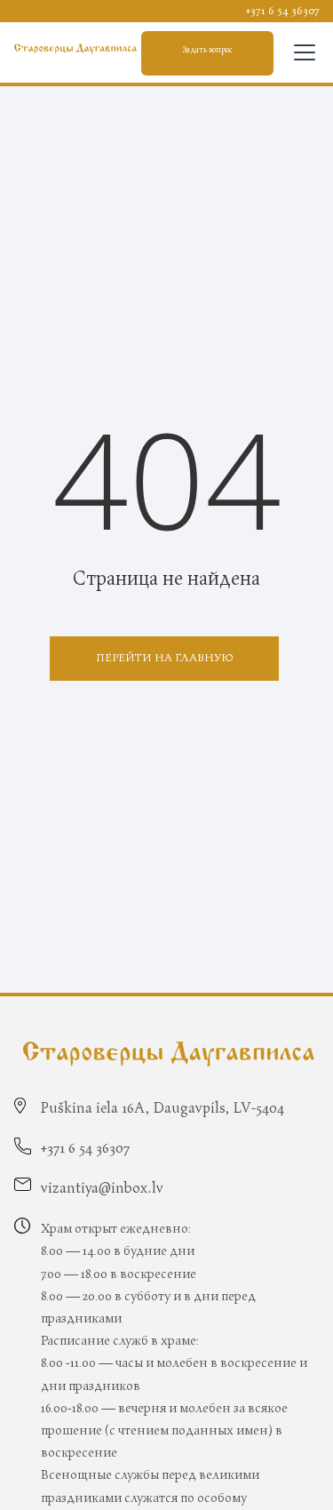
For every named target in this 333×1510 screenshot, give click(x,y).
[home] (75, 49)
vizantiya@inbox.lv (102, 1188)
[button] (301, 52)
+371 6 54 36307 (282, 11)
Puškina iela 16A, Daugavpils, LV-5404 (162, 1108)
